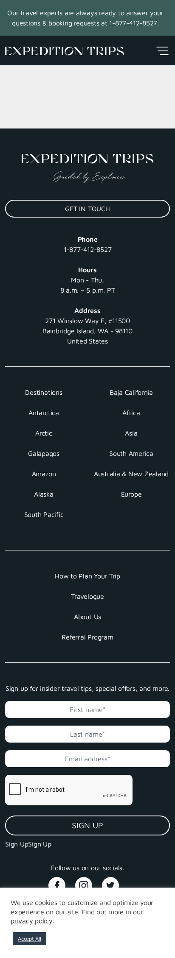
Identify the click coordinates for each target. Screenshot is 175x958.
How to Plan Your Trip (87, 576)
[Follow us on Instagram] (87, 882)
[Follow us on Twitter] (114, 882)
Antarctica (43, 412)
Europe (131, 494)
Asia (131, 433)
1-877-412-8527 (133, 23)
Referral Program (87, 637)
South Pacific (44, 514)
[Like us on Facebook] (60, 882)
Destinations (43, 392)
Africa (131, 412)
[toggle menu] (162, 50)
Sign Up (87, 825)
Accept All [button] (29, 938)
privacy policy (32, 920)
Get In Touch (87, 208)
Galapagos (43, 453)
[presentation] (67, 790)
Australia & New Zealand (131, 474)
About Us (87, 616)
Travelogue (87, 596)
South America (131, 453)
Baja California (131, 392)
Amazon (44, 474)
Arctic (43, 433)
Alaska (44, 494)
